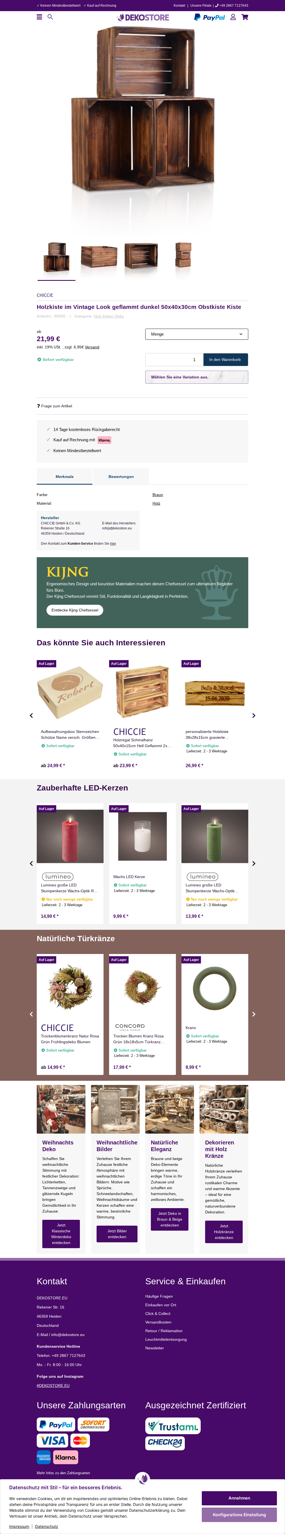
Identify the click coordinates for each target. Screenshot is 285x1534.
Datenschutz (46, 1526)
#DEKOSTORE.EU (53, 1385)
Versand (92, 347)
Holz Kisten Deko (109, 316)
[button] (233, 17)
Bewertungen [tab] (121, 476)
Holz (156, 503)
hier (113, 544)
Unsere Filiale (201, 6)
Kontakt (179, 6)
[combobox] (196, 334)
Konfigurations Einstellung (239, 1514)
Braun (158, 494)
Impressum (19, 1526)
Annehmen (239, 1498)
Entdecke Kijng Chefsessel (74, 610)
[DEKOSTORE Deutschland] (142, 16)
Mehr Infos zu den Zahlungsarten (63, 1473)
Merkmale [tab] (65, 476)
